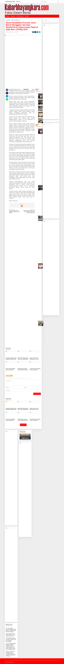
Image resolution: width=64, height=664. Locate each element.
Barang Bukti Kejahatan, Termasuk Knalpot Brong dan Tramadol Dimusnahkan (11, 639)
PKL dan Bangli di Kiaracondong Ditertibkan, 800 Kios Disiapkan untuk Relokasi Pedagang (11, 630)
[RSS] (22, 206)
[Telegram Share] (37, 32)
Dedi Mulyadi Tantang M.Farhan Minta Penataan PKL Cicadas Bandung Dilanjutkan (23, 369)
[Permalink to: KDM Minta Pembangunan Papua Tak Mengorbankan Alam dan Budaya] (23, 353)
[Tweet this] (35, 32)
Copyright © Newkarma (9, 662)
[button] (58, 2)
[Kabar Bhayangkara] (27, 8)
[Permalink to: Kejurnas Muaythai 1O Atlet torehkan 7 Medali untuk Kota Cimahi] (40, 102)
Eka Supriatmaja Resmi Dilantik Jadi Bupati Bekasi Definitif (14, 211)
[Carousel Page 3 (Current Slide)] (25, 438)
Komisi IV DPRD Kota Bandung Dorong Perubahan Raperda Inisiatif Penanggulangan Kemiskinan (11, 653)
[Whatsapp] (39, 32)
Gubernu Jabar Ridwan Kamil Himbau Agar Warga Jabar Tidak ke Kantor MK (29, 211)
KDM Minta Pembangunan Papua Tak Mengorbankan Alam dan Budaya (23, 358)
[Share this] (33, 32)
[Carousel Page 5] (28, 438)
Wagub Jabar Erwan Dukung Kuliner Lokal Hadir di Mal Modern (34, 358)
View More (23, 424)
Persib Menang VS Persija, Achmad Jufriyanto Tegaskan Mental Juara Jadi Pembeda (35, 369)
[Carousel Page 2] (23, 438)
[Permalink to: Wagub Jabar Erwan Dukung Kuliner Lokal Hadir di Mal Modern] (35, 353)
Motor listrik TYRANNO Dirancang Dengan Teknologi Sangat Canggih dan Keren (11, 369)
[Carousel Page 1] (22, 438)
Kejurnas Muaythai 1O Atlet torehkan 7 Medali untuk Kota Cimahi (10, 635)
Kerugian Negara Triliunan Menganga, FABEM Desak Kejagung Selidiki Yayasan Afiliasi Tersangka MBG (11, 358)
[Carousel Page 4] (26, 438)
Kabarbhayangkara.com (10, 32)
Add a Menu (18, 1)
